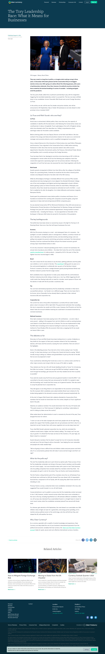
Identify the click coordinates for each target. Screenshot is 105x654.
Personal (10, 604)
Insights (10, 609)
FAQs (9, 612)
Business (10, 605)
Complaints (55, 625)
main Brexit (60, 264)
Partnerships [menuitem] (62, 2)
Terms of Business (12, 625)
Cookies (62, 625)
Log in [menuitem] (87, 2)
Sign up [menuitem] (94, 2)
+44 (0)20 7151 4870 (57, 613)
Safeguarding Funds (44, 625)
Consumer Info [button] (72, 2)
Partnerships (11, 607)
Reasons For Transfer (13, 616)
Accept (94, 649)
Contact (30, 604)
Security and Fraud (13, 617)
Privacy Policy (23, 625)
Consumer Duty (33, 625)
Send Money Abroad (13, 614)
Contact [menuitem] (81, 2)
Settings (87, 649)
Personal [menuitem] (46, 2)
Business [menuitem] (54, 2)
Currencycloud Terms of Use (19, 641)
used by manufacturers (37, 252)
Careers (10, 610)
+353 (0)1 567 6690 (79, 613)
